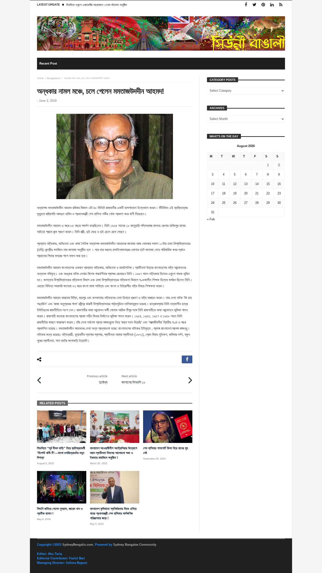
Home (40, 78)
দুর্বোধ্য (97, 379)
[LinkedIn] (272, 4)
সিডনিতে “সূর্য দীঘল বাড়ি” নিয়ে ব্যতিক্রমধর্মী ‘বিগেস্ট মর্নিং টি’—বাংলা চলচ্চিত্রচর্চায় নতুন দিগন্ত (61, 452)
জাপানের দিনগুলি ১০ (134, 379)
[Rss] (280, 4)
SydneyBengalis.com (77, 544)
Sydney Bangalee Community (134, 544)
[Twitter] (254, 4)
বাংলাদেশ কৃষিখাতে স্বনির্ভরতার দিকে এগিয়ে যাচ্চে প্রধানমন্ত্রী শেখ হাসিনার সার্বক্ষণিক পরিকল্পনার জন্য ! (113, 513)
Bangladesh (53, 78)
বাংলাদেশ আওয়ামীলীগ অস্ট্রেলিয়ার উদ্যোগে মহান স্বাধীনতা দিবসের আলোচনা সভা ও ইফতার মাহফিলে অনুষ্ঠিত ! (113, 452)
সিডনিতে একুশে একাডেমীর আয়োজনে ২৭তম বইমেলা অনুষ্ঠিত (96, 5)
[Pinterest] (263, 4)
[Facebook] (245, 4)
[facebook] (187, 359)
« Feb (211, 219)
